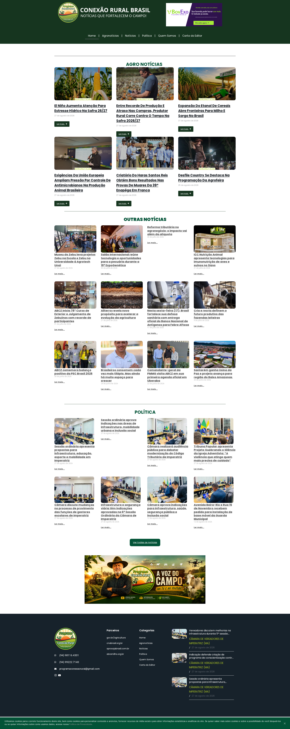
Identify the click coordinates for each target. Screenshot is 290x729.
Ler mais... (59, 273)
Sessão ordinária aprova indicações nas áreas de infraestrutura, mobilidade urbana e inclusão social (120, 425)
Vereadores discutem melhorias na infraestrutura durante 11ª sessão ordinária (210, 634)
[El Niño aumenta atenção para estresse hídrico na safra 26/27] (83, 83)
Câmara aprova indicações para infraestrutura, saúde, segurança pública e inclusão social (167, 510)
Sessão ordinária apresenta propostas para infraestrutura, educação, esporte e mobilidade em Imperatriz (74, 453)
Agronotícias (110, 36)
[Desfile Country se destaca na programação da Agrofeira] (207, 153)
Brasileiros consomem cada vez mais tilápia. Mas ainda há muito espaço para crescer (121, 375)
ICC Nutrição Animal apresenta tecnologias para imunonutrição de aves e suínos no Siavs (214, 260)
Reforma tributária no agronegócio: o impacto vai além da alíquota (167, 230)
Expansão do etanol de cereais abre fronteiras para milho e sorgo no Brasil (204, 110)
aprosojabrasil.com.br (118, 648)
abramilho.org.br (115, 654)
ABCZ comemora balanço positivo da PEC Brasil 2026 (73, 371)
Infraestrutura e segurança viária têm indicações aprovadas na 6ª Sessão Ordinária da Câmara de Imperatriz (120, 512)
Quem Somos (167, 36)
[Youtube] (59, 675)
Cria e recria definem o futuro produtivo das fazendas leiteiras (210, 314)
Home (92, 36)
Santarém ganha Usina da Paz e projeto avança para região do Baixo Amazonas (213, 373)
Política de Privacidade (80, 724)
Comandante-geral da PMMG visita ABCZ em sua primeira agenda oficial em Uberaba (167, 375)
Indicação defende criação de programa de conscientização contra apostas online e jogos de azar (211, 658)
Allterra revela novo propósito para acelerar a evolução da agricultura (119, 314)
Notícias (130, 36)
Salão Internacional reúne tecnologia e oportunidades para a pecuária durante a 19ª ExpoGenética (121, 260)
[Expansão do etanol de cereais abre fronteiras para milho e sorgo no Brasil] (207, 83)
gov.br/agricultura (116, 637)
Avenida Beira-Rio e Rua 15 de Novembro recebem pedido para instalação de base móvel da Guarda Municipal (213, 512)
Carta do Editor (192, 36)
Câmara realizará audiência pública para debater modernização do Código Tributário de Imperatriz (167, 451)
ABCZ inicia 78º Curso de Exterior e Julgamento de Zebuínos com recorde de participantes (72, 316)
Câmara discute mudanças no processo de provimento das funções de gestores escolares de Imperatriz (74, 510)
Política (147, 36)
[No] (284, 724)
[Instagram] (55, 675)
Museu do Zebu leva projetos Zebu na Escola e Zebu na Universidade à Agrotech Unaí (74, 260)
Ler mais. (61, 124)
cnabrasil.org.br (115, 643)
